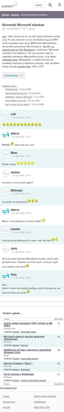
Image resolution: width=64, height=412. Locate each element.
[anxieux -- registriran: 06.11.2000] (5, 173)
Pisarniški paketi (28, 331)
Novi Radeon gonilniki (15, 100)
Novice (16, 331)
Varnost (32, 28)
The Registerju (27, 49)
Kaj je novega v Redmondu (19, 374)
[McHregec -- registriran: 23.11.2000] (5, 191)
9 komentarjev (11, 75)
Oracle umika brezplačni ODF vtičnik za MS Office (28, 324)
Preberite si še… (9, 85)
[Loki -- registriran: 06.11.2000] (5, 115)
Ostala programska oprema (33, 380)
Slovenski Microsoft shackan (23, 24)
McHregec (17, 190)
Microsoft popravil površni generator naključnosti (24, 338)
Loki (13, 114)
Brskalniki (25, 369)
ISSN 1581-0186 (41, 407)
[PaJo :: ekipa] (5, 276)
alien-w (15, 133)
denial (6, 355)
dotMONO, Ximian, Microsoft (18, 96)
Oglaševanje (40, 401)
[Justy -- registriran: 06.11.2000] (5, 249)
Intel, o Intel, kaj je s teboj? (17, 104)
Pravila (6, 396)
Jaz (4, 36)
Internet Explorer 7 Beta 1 (18, 363)
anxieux (15, 172)
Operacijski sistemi (29, 358)
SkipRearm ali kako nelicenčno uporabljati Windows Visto (27, 351)
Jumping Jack (9, 328)
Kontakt (6, 407)
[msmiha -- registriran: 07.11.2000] (5, 230)
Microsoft (7, 366)
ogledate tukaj (10, 59)
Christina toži (11, 89)
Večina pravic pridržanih (45, 396)
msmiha (15, 229)
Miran (14, 152)
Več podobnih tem (8, 387)
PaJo (14, 274)
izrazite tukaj (24, 66)
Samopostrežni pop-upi (16, 93)
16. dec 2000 (12, 28)
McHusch (8, 341)
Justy (14, 248)
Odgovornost (9, 401)
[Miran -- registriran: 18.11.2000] (5, 154)
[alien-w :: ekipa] (5, 134)
